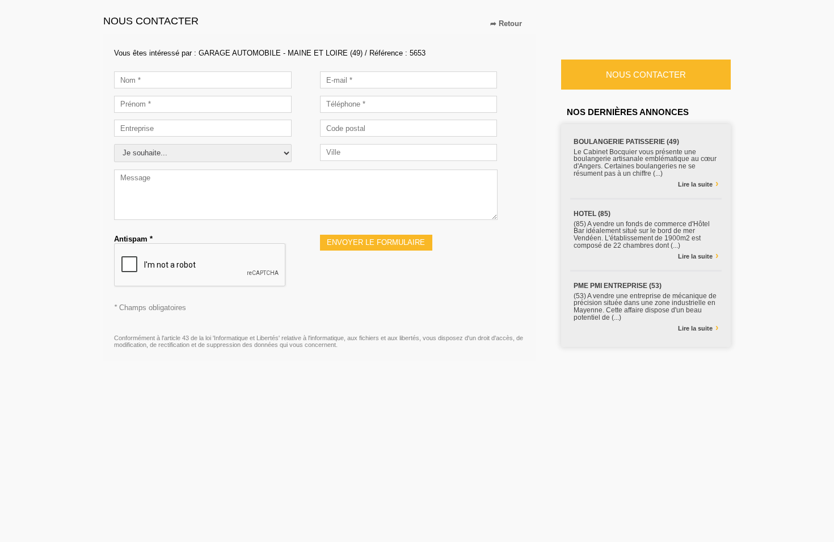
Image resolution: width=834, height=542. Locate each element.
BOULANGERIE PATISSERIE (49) (626, 141)
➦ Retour (506, 23)
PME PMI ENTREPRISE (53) (618, 285)
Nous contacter (646, 74)
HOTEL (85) (592, 213)
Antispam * (133, 239)
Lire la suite (698, 183)
